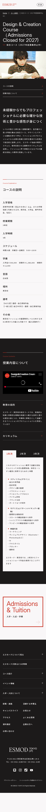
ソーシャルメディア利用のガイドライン (30, 780)
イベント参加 (19, 809)
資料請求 (6, 724)
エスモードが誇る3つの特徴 (15, 664)
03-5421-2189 (34, 762)
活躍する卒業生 (29, 703)
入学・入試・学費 (22, 609)
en (41, 5)
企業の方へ (28, 724)
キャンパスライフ (10, 710)
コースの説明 (8, 86)
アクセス (6, 717)
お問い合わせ (8, 731)
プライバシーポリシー (10, 780)
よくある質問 (28, 717)
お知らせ (27, 710)
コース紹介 (14, 13)
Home (5, 13)
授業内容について (10, 93)
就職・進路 (7, 703)
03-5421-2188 (17, 762)
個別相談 (36, 809)
